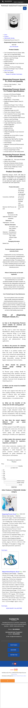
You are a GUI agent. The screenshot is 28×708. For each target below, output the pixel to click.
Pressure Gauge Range (9, 149)
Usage (5, 122)
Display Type (7, 130)
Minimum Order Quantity (10, 84)
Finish (5, 142)
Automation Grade (8, 106)
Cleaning (6, 140)
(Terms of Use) (14, 674)
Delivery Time (7, 161)
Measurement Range (9, 105)
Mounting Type (7, 139)
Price (5, 86)
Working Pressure (8, 148)
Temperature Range (8, 110)
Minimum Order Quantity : (8, 516)
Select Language (18, 2)
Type (5, 121)
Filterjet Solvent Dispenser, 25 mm (10, 571)
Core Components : (14, 523)
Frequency (6, 126)
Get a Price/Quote (14, 46)
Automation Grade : (9, 530)
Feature (6, 117)
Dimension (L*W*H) (8, 96)
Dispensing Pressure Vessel (9, 514)
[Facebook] (13, 664)
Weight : (11, 543)
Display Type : (13, 521)
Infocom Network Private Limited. (19, 675)
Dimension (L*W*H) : (13, 542)
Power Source (7, 112)
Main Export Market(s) (9, 163)
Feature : (13, 584)
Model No (6, 128)
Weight (5, 99)
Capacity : (10, 536)
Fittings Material (8, 137)
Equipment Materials (9, 101)
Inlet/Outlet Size (8, 135)
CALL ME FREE (18, 608)
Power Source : (8, 592)
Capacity (6, 108)
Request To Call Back (11, 74)
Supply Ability (7, 159)
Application (6, 144)
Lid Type (6, 151)
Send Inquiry (19, 74)
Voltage (6, 131)
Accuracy (6, 94)
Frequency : (15, 577)
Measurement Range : (15, 590)
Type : (11, 529)
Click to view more (8, 70)
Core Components (8, 114)
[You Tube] (15, 664)
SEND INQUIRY (10, 608)
